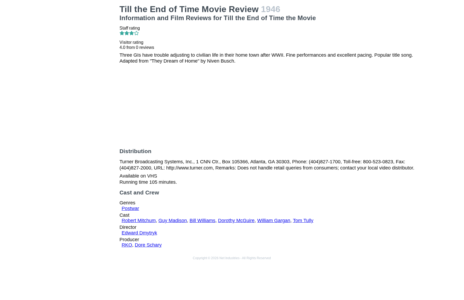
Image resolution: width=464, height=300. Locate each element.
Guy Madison (172, 220)
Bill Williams (202, 220)
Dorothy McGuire (236, 220)
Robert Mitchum (139, 220)
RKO (127, 245)
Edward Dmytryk (139, 233)
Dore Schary (148, 245)
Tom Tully (303, 220)
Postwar (130, 208)
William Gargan (273, 220)
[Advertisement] (80, 84)
